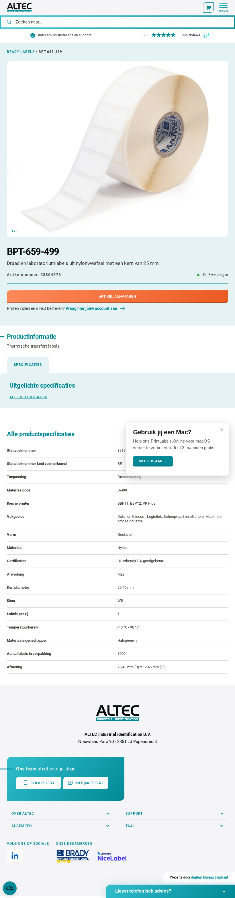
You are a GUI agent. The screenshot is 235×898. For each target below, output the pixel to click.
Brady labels (21, 52)
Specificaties (28, 365)
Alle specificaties (28, 397)
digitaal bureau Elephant (209, 877)
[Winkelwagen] (208, 7)
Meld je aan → (153, 461)
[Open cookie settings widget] (10, 888)
